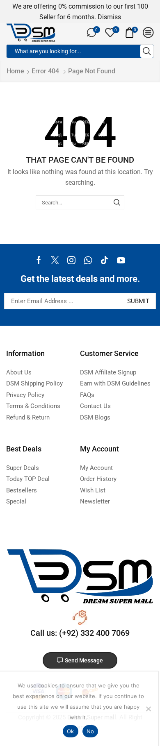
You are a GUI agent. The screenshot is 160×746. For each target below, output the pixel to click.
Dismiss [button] (109, 17)
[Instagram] (71, 260)
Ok (70, 731)
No (90, 731)
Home (15, 71)
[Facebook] (39, 260)
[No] (148, 709)
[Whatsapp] (88, 260)
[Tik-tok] (105, 260)
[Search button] (146, 51)
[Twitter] (55, 260)
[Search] (117, 202)
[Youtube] (121, 260)
